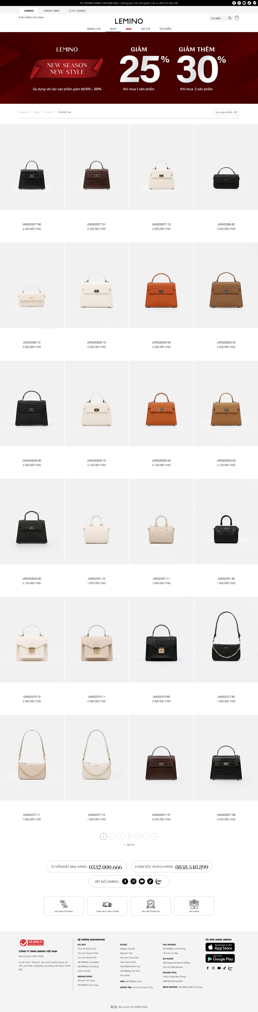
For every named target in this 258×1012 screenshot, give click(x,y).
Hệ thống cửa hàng (32, 17)
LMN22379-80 (161, 696)
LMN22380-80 (226, 224)
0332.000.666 (105, 866)
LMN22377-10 (96, 814)
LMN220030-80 (32, 460)
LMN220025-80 (32, 578)
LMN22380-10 (31, 342)
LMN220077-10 (161, 224)
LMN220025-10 (96, 460)
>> (154, 836)
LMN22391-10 (96, 578)
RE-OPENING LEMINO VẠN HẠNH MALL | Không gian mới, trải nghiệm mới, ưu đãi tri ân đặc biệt (129, 2)
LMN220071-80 (226, 814)
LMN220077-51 (96, 224)
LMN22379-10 (31, 696)
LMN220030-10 (96, 342)
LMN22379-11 (96, 696)
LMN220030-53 (226, 342)
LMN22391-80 (226, 578)
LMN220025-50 (161, 460)
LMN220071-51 (161, 814)
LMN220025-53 (226, 460)
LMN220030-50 (161, 342)
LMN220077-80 (32, 224)
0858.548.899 (191, 866)
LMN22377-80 (226, 696)
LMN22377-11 (31, 814)
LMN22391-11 (161, 578)
